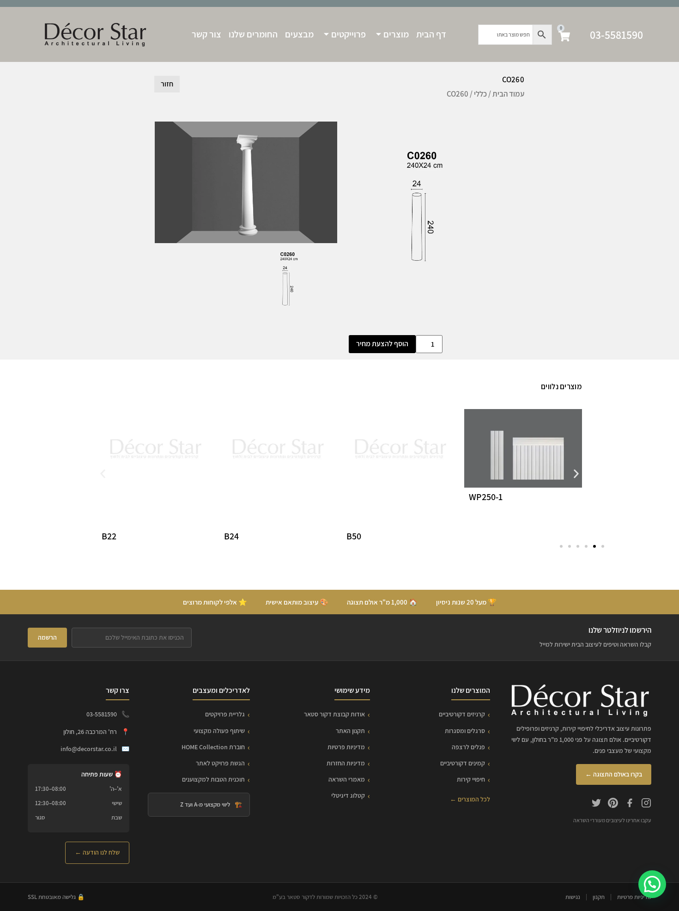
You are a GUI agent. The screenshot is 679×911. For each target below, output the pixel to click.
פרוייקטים (348, 34)
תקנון (599, 897)
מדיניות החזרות (346, 763)
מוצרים (396, 34)
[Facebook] (629, 804)
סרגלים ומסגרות (465, 731)
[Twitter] (596, 804)
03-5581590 (616, 34)
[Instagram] (646, 804)
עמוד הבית (508, 94)
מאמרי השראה (346, 779)
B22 (109, 536)
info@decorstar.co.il (89, 749)
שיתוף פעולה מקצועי (219, 731)
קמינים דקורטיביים (462, 763)
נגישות (572, 897)
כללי (480, 94)
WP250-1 (486, 497)
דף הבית (431, 34)
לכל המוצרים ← (470, 799)
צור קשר (206, 34)
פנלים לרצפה (468, 747)
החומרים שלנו (253, 34)
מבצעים (299, 34)
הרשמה (47, 637)
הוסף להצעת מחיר (382, 344)
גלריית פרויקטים (225, 714)
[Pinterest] (613, 804)
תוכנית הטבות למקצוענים (213, 779)
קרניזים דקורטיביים (462, 714)
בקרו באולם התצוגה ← (613, 774)
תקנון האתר (350, 731)
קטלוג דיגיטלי (348, 795)
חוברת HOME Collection (213, 747)
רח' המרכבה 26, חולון (90, 732)
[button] (103, 474)
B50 (353, 536)
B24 (231, 536)
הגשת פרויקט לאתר (220, 763)
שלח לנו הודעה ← (97, 852)
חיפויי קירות (471, 779)
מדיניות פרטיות (346, 747)
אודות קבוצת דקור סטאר (334, 714)
